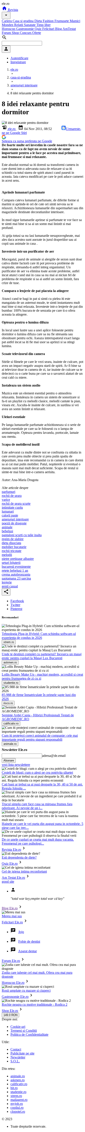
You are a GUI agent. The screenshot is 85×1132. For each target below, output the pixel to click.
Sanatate (30, 25)
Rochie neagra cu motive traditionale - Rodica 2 (34, 1004)
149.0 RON (10, 1015)
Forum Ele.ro (11, 961)
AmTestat (69, 29)
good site (8, 881)
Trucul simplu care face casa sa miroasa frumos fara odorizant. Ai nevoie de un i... (37, 806)
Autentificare (19, 58)
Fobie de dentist (29, 941)
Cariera (7, 21)
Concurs (26, 33)
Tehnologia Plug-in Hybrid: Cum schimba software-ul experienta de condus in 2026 (39, 636)
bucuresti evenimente (16, 566)
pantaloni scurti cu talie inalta (22, 535)
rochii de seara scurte (16, 503)
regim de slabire (13, 539)
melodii (7, 555)
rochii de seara (12, 495)
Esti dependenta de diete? (19, 857)
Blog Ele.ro (10, 908)
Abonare (8, 760)
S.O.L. (15, 1061)
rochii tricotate (11, 551)
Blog (59, 29)
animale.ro (17, 1076)
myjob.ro (16, 1104)
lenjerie (7, 582)
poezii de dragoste (14, 523)
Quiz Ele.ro (10, 863)
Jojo (21, 932)
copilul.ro (17, 1107)
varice (6, 499)
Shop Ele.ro (10, 1010)
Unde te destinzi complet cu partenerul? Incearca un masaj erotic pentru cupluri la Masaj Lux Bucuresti (42, 656)
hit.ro (14, 1088)
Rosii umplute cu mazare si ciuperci (26, 990)
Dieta (38, 21)
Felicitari (48, 29)
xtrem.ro (16, 1096)
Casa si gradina (23, 21)
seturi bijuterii (11, 562)
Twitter (15, 605)
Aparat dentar (27, 951)
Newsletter (17, 1057)
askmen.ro (17, 1080)
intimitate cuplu (12, 507)
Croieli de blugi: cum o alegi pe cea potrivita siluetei (37, 772)
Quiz (38, 29)
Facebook (17, 601)
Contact (15, 1049)
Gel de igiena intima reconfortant (24, 871)
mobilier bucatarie (14, 547)
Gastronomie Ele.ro (15, 996)
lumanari (8, 511)
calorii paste (10, 515)
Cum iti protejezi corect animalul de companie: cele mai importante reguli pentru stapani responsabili (40, 737)
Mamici (75, 21)
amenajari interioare (15, 519)
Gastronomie (25, 29)
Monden (8, 25)
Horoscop (9, 29)
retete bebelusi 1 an (15, 570)
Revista (12, 10)
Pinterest (16, 609)
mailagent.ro (18, 1100)
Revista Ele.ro (11, 849)
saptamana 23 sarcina (16, 578)
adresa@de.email (54, 756)
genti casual (10, 586)
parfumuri (8, 492)
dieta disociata (11, 543)
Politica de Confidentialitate (29, 1034)
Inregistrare (18, 62)
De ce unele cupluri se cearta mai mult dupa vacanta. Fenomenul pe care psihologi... (38, 841)
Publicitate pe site (22, 1053)
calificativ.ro (18, 1084)
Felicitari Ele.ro (12, 922)
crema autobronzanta (16, 574)
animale (7, 527)
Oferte (36, 33)
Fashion (48, 21)
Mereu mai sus (12, 916)
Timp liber (43, 25)
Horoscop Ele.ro (13, 982)
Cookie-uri (17, 1026)
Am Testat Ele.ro (13, 877)
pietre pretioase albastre (18, 559)
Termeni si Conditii (23, 1030)
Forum (7, 33)
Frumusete (62, 21)
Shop (16, 33)
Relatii (19, 25)
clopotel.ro (17, 1111)
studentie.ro (18, 1092)
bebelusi (7, 531)
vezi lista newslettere (16, 764)
